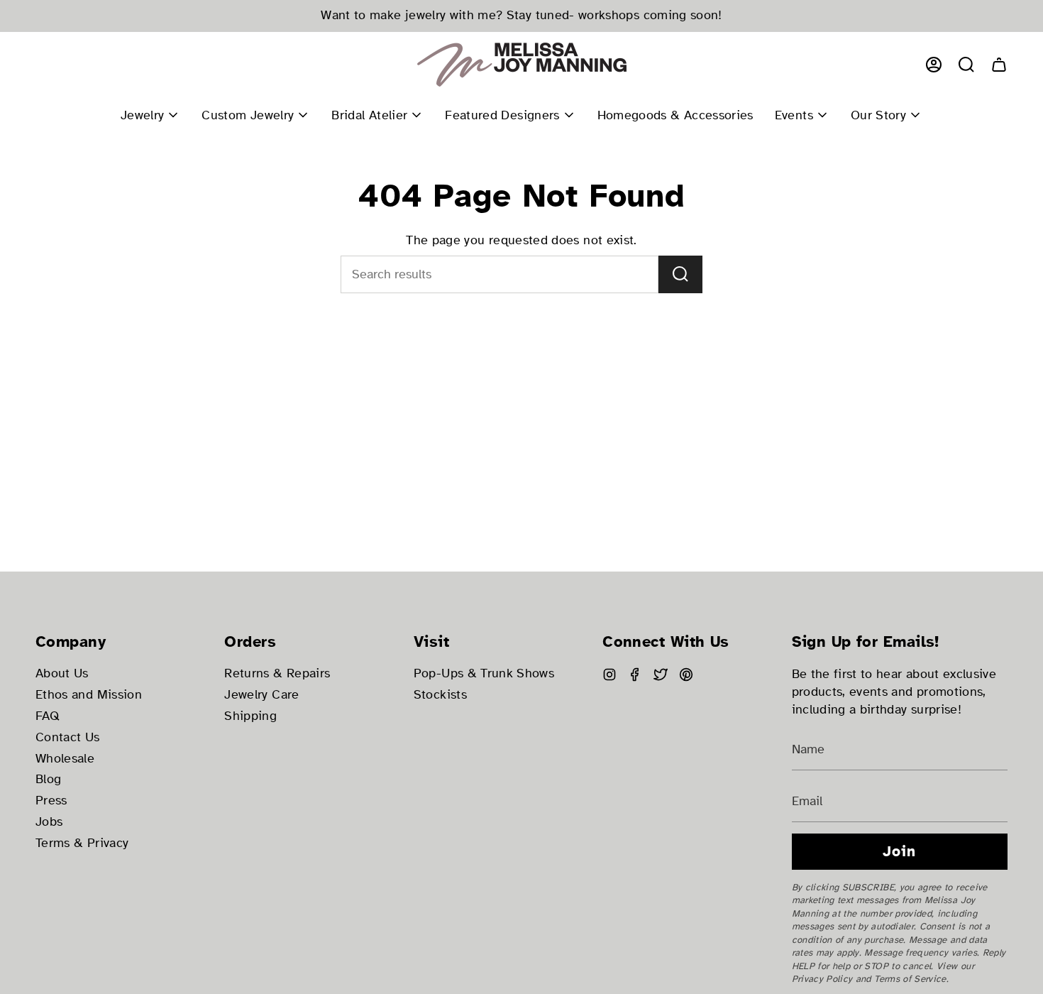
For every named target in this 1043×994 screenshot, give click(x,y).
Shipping (250, 716)
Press (51, 800)
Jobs (48, 821)
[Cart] (999, 64)
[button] (966, 64)
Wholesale (64, 758)
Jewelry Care (261, 694)
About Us (62, 673)
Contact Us (67, 737)
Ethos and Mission (88, 694)
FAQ (47, 716)
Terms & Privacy (81, 843)
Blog (48, 779)
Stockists (440, 694)
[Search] (680, 274)
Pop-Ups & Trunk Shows (484, 673)
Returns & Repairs (277, 673)
